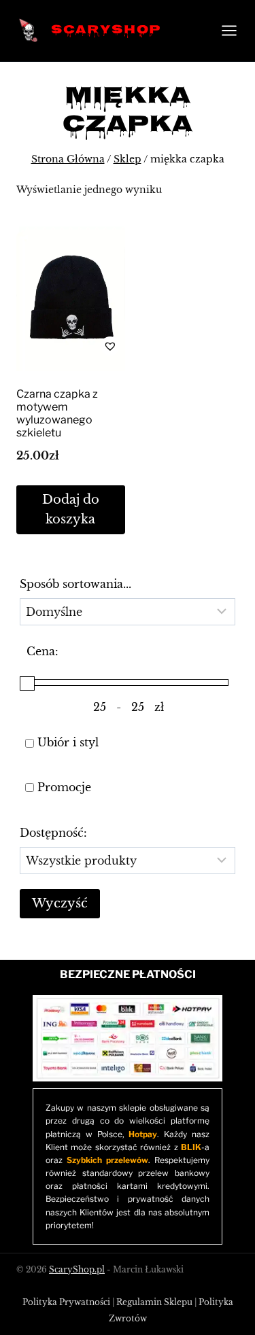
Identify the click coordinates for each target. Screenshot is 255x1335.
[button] (71, 346)
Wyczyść (60, 903)
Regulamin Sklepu (154, 1302)
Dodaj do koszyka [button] (70, 509)
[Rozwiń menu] (227, 30)
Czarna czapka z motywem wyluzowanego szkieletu (57, 413)
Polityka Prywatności (66, 1302)
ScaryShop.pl (77, 1269)
